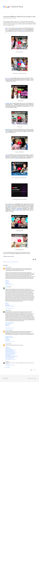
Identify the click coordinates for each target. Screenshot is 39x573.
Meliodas (7, 286)
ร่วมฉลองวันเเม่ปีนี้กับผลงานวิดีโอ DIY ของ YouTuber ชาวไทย (19, 16)
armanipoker (7, 325)
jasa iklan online (7, 339)
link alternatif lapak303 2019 (9, 322)
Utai (6, 361)
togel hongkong (7, 283)
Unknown (7, 267)
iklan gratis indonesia (8, 336)
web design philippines (9, 349)
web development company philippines (11, 356)
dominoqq (7, 280)
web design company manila (9, 353)
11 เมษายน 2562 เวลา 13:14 (9, 341)
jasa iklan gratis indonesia (9, 337)
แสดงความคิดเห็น (7, 367)
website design (7, 348)
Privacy (32, 378)
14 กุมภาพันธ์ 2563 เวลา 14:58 (10, 359)
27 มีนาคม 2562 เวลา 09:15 (9, 308)
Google (29, 378)
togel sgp (6, 282)
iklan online (7, 338)
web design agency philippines (10, 354)
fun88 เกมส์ (7, 363)
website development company (10, 350)
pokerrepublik (7, 305)
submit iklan (7, 340)
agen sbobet (7, 281)
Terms (35, 378)
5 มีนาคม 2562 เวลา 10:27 (9, 284)
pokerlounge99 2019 (8, 323)
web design (7, 347)
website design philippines (9, 351)
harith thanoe (7, 330)
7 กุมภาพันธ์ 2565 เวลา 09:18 (9, 365)
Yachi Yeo (7, 343)
